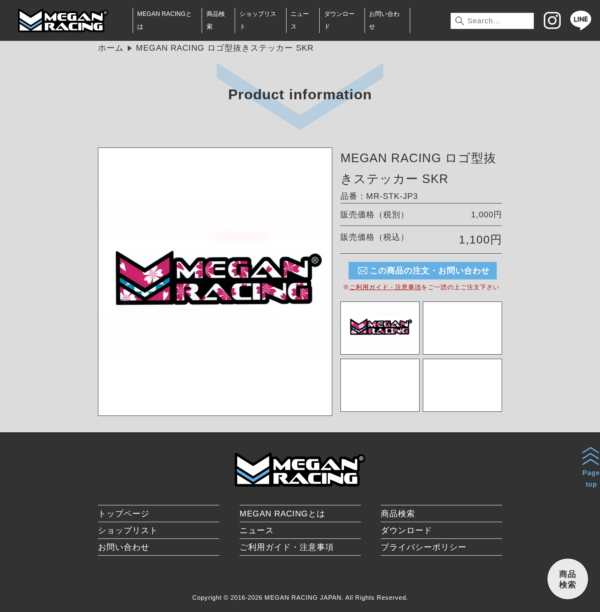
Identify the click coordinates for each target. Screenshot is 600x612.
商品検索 (216, 20)
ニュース (300, 20)
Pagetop (591, 478)
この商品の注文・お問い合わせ (430, 270)
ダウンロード (339, 20)
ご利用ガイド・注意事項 (385, 287)
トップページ (123, 513)
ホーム (111, 47)
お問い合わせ (384, 20)
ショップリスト (258, 20)
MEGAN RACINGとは (164, 20)
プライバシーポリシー (424, 547)
